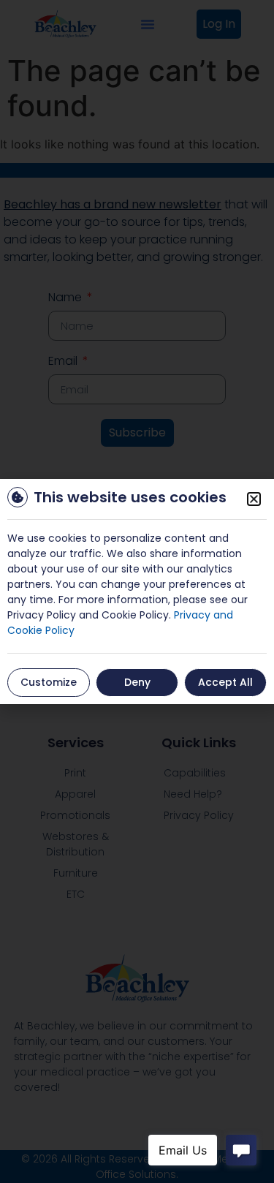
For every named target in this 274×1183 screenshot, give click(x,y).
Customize (48, 682)
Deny (137, 682)
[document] (137, 591)
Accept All (225, 682)
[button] (253, 499)
